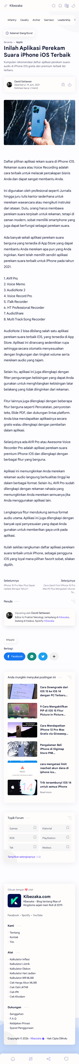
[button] (67, 6)
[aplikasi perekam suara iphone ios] (39, 122)
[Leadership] (64, 20)
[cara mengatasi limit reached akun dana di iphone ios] (22, 768)
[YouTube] (38, 915)
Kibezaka (16, 6)
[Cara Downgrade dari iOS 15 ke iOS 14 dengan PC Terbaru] (22, 691)
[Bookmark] (60, 6)
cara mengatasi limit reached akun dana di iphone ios (54, 768)
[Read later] (63, 85)
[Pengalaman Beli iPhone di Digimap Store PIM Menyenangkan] (22, 749)
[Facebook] (13, 915)
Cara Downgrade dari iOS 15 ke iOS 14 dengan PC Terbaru (54, 691)
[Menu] (30, 1058)
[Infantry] (12, 20)
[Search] (54, 6)
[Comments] (66, 1058)
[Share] (48, 1058)
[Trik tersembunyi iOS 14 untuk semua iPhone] (22, 787)
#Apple (10, 639)
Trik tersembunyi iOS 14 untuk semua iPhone (55, 784)
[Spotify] (26, 915)
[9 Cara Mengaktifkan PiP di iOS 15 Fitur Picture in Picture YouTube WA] (22, 710)
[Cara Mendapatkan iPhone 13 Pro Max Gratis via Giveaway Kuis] (22, 729)
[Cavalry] (24, 20)
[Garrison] (49, 20)
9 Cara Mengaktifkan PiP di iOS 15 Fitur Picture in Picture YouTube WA (54, 711)
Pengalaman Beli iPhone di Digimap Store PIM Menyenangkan (52, 749)
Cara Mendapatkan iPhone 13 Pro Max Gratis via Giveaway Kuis (53, 730)
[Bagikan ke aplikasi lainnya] (54, 656)
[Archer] (36, 20)
